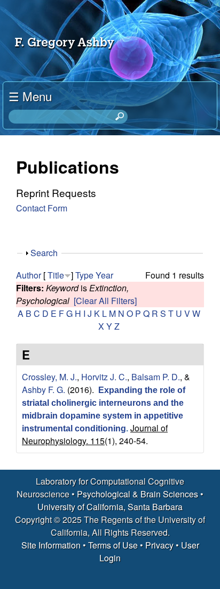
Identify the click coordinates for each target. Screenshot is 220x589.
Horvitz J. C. (104, 377)
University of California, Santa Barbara (110, 507)
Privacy (159, 545)
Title (56, 275)
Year (104, 275)
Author (28, 275)
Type (84, 275)
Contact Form (41, 208)
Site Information (51, 545)
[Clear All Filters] (105, 300)
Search (44, 253)
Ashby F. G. (43, 389)
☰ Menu (30, 95)
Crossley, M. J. (49, 377)
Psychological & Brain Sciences (138, 494)
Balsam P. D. (155, 377)
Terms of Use (113, 545)
